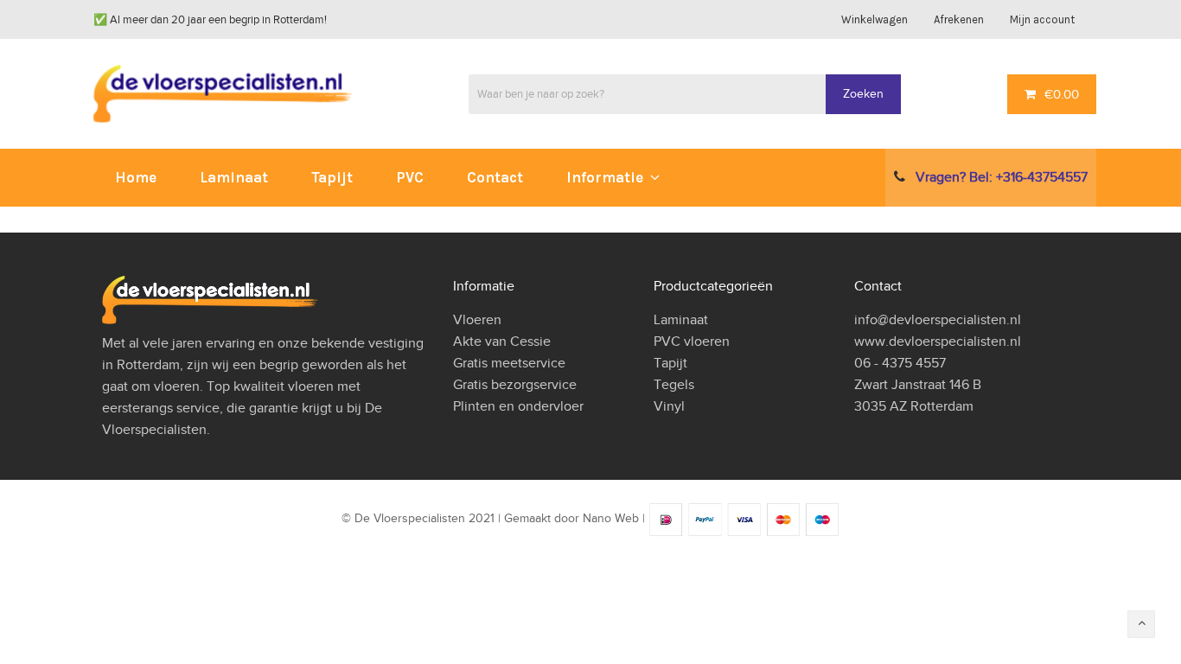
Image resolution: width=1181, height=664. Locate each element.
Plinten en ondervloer (518, 406)
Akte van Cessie (502, 341)
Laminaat (681, 320)
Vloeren (477, 320)
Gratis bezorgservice (515, 385)
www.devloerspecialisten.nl (937, 341)
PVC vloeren (692, 341)
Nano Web (611, 519)
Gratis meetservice (509, 363)
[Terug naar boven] (1141, 624)
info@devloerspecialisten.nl (937, 320)
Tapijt (670, 363)
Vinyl (669, 406)
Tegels (674, 385)
